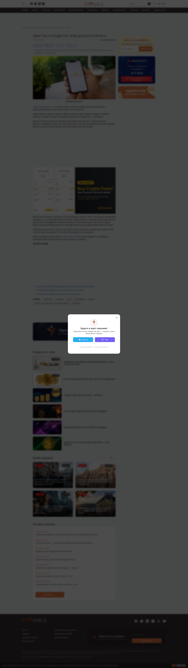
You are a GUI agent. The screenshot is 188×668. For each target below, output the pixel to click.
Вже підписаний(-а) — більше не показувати (94, 347)
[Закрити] (116, 317)
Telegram (85, 340)
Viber (106, 340)
